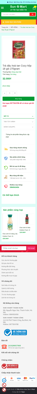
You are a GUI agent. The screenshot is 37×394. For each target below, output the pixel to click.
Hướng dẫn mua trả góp (9, 276)
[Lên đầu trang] (31, 390)
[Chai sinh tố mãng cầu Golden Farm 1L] (10, 222)
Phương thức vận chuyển (10, 269)
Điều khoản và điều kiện (9, 291)
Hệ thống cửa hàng (30, 2)
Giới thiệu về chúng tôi (9, 285)
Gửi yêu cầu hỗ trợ (7, 263)
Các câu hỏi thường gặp (9, 260)
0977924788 (14, 103)
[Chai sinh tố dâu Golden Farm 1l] (27, 219)
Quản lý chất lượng (8, 288)
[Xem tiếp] (6, 86)
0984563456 (14, 187)
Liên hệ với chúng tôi (8, 297)
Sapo (23, 392)
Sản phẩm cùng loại (13, 210)
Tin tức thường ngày (8, 294)
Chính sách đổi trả (7, 272)
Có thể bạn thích (11, 195)
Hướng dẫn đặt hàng (8, 266)
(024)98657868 (14, 346)
